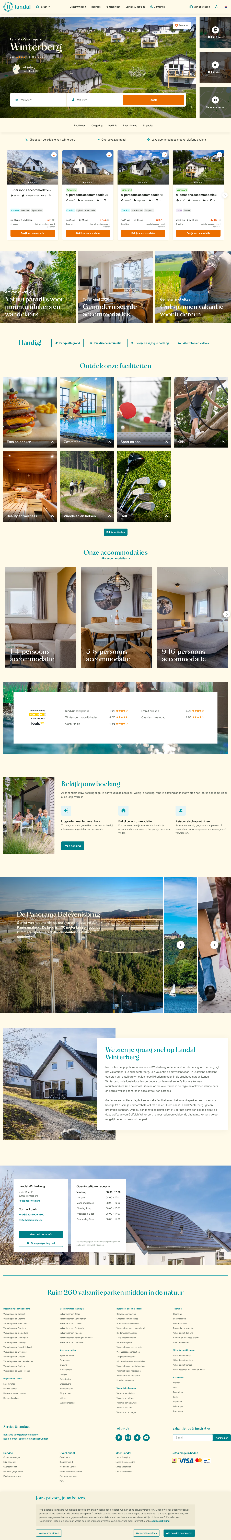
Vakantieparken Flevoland (15, 1323)
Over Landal (65, 1457)
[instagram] (128, 1440)
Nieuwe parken (10, 1388)
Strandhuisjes (66, 1388)
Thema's (177, 1308)
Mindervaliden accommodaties (131, 1361)
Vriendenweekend (181, 1342)
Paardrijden (178, 1392)
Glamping (177, 1314)
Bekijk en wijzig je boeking (152, 343)
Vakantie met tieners (182, 1365)
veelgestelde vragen (25, 1434)
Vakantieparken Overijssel (15, 1352)
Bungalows (65, 1360)
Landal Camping (123, 1457)
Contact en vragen (11, 1457)
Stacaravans (65, 1384)
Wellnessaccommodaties (128, 1352)
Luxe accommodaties (126, 1337)
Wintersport (178, 1406)
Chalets (63, 1365)
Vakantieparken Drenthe (14, 1318)
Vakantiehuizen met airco (128, 1375)
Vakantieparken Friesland (14, 1328)
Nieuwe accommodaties (14, 1393)
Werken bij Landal (68, 1466)
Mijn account (9, 1462)
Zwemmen (178, 1411)
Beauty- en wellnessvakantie (186, 1337)
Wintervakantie (180, 1323)
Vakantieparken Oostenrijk (72, 1328)
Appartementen (67, 1355)
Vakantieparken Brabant (14, 1314)
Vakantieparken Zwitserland (72, 1342)
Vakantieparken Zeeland (14, 1366)
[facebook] (119, 1440)
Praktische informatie (107, 343)
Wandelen (177, 1401)
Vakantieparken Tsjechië (71, 1333)
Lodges (63, 1374)
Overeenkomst (10, 1466)
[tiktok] (137, 1440)
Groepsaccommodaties (127, 1318)
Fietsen (176, 1382)
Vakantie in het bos (125, 1398)
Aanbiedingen (113, 6)
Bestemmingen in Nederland (16, 1308)
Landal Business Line (125, 1462)
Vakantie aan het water (127, 1402)
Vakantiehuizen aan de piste (129, 1347)
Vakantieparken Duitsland (71, 1323)
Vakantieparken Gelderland (15, 1333)
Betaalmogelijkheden (13, 1471)
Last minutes (9, 1384)
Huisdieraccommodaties (128, 1323)
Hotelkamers (66, 1369)
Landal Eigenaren (123, 1466)
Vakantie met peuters (183, 1360)
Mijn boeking (73, 846)
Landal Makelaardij (124, 1471)
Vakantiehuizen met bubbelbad (131, 1366)
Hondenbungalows (125, 1380)
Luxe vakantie (179, 1318)
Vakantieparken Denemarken (73, 1318)
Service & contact (135, 6)
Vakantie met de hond (183, 1333)
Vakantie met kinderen (183, 1350)
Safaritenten (65, 1379)
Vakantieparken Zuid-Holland (16, 1371)
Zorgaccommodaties (126, 1356)
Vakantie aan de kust (126, 1393)
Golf (175, 1387)
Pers (62, 1481)
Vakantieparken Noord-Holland (17, 1347)
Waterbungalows (67, 1402)
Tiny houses (65, 1393)
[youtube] (146, 1440)
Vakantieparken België (70, 1314)
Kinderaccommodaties (127, 1333)
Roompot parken (11, 1398)
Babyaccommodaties (126, 1314)
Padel (175, 1397)
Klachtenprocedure (12, 1476)
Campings (159, 6)
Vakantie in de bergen (126, 1412)
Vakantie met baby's (182, 1355)
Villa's (62, 1398)
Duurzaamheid (66, 1462)
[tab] (81, 945)
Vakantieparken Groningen (15, 1337)
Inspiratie (96, 6)
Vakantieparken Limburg (14, 1342)
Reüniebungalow (124, 1342)
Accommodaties (68, 1350)
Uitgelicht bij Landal (12, 1378)
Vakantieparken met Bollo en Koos (189, 1369)
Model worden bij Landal (71, 1471)
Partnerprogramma (68, 1476)
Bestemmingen (78, 6)
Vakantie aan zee (124, 1407)
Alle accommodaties (114, 558)
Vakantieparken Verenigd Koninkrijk (76, 1337)
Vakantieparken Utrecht (14, 1356)
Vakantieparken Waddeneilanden (18, 1361)
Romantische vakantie (183, 1328)
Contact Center (39, 1438)
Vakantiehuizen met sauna (129, 1371)
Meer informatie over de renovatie (107, 314)
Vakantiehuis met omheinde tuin (131, 1328)
